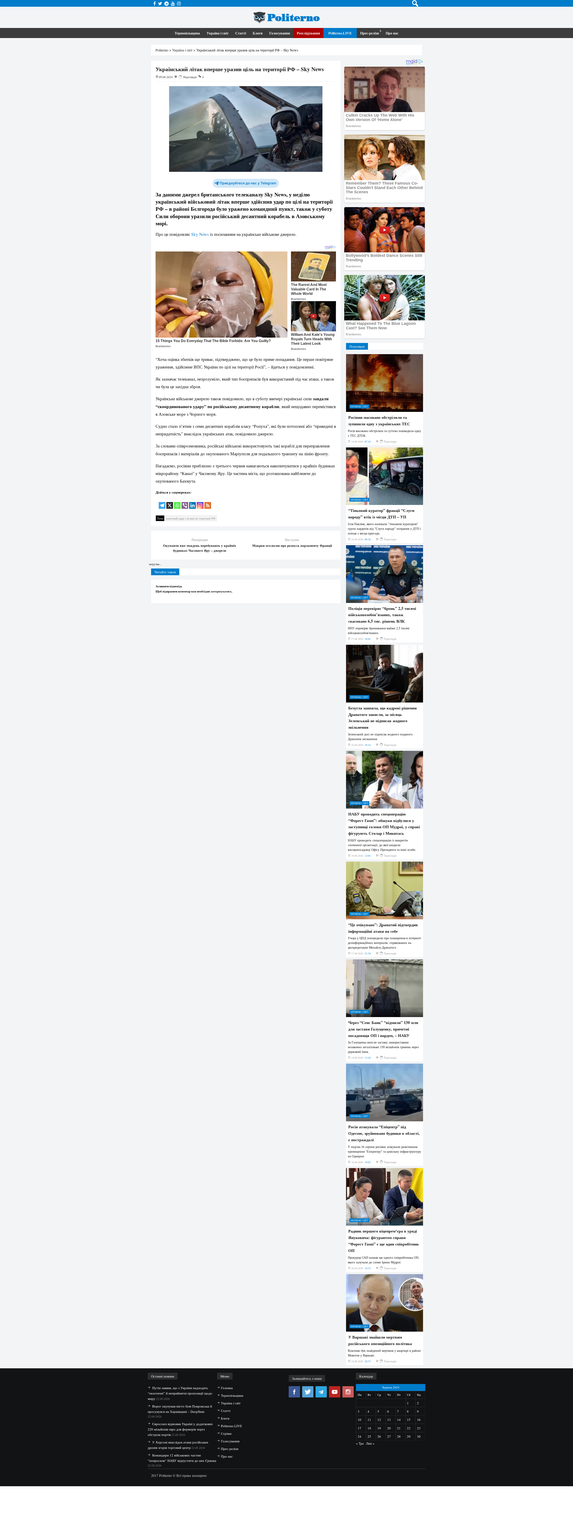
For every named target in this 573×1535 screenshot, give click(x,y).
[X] (169, 502)
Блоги (258, 33)
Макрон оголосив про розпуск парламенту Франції (292, 545)
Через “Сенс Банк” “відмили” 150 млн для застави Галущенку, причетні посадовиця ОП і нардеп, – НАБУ (383, 1029)
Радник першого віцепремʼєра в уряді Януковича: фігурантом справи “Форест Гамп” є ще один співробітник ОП (383, 1240)
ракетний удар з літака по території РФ (190, 518)
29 (409, 1436)
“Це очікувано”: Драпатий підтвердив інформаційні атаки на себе (383, 928)
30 (419, 1436)
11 (369, 1419)
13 (389, 1419)
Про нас (392, 33)
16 (419, 1419)
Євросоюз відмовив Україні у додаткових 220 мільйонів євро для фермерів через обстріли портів (180, 1429)
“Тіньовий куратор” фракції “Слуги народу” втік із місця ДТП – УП (381, 513)
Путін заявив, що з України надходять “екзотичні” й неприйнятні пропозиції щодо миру (180, 1393)
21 (399, 1428)
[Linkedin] (192, 502)
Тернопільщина (187, 33)
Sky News (200, 234)
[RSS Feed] (207, 502)
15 (409, 1419)
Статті (240, 33)
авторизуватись (221, 591)
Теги (160, 518)
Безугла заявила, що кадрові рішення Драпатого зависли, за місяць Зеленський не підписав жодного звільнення (382, 717)
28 (399, 1436)
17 (359, 1428)
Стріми (226, 1433)
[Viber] (185, 502)
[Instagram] (200, 502)
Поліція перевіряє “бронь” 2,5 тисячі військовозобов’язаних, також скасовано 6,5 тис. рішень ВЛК (382, 614)
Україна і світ (218, 33)
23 (419, 1428)
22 (409, 1428)
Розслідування (308, 33)
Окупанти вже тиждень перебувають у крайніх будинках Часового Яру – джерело (199, 548)
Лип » (370, 1443)
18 (369, 1428)
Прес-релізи (369, 33)
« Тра (360, 1443)
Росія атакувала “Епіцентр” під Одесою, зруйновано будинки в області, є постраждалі (384, 1133)
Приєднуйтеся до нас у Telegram (248, 183)
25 (369, 1436)
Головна (227, 1388)
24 (359, 1436)
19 (379, 1428)
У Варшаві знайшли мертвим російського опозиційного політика (380, 1340)
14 (399, 1419)
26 (379, 1436)
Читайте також (165, 572)
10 (359, 1419)
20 (389, 1428)
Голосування (279, 33)
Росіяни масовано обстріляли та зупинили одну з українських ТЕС (379, 420)
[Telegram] (162, 502)
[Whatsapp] (177, 502)
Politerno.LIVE (340, 33)
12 (379, 1419)
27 (389, 1436)
